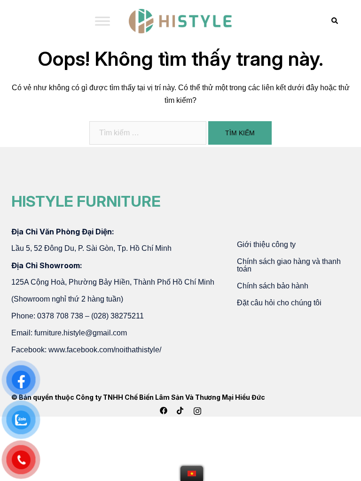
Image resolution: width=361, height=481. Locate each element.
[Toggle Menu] (102, 20)
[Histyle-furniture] (180, 20)
